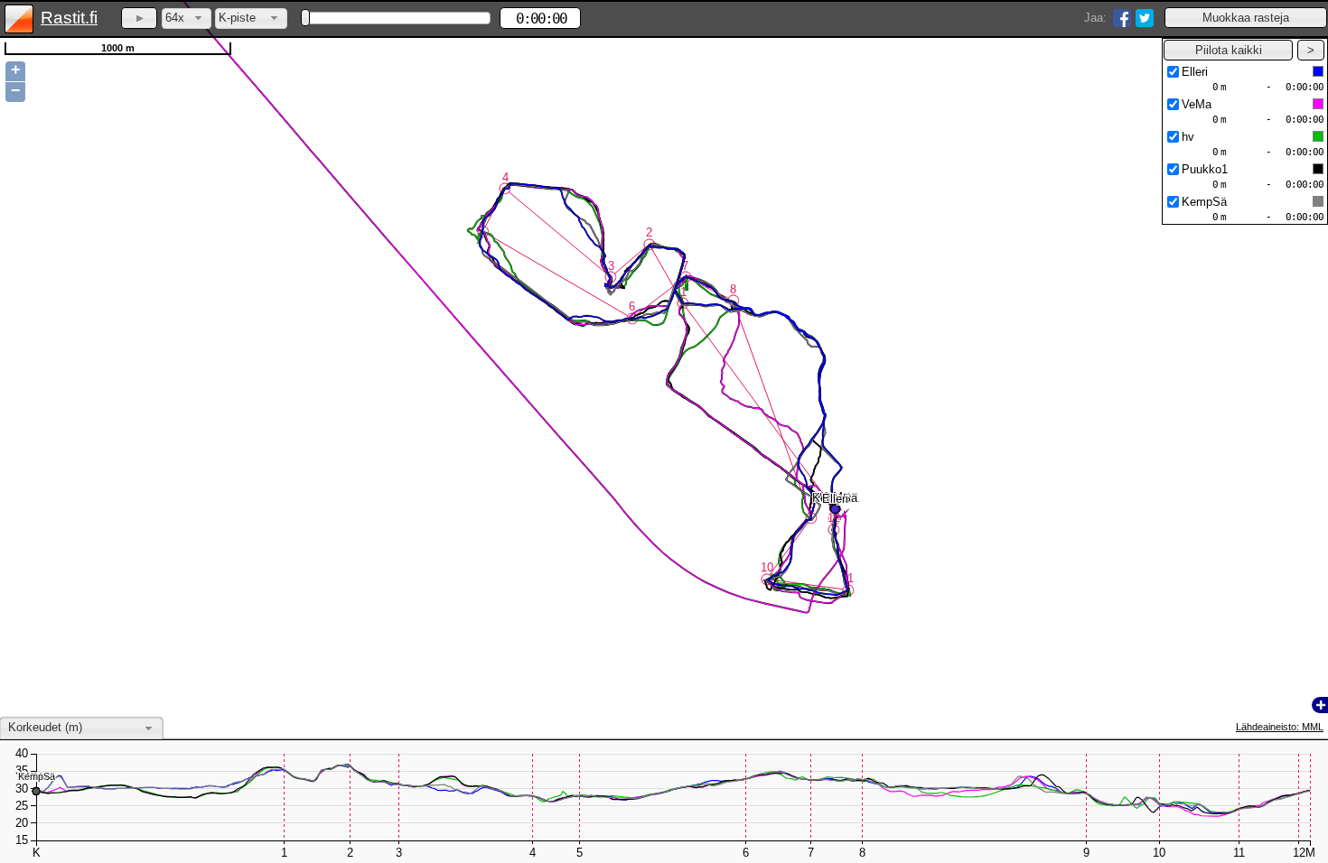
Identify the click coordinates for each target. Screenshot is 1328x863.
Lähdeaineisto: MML (1279, 726)
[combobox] (186, 18)
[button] (1245, 17)
